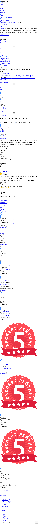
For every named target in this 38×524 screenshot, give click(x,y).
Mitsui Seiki (9, 22)
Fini (13, 59)
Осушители (13, 78)
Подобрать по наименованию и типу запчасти (6, 36)
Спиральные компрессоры (3, 65)
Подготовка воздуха (4, 503)
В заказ (1, 128)
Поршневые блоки (33, 37)
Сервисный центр (12, 44)
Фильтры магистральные (26, 78)
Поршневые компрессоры (3, 24)
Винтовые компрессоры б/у (5, 500)
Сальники (29, 37)
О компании (1, 4)
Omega (4, 34)
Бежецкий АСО (9, 23)
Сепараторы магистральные (19, 78)
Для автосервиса (2, 28)
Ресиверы (1, 43)
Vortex (4, 22)
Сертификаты (2, 2)
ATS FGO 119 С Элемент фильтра (4, 311)
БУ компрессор (8, 44)
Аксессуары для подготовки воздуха (5, 40)
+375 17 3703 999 (2, 493)
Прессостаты (2, 76)
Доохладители (2, 78)
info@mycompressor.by (3, 495)
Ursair (17, 59)
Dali (5, 22)
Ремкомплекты (9, 76)
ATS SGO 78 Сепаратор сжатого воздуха (5, 265)
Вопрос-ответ (2, 3)
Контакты (1, 13)
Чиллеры (11, 78)
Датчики (14, 37)
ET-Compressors (15, 22)
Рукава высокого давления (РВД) (16, 76)
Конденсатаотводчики (7, 78)
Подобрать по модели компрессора (4, 35)
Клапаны (17, 37)
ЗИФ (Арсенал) (13, 23)
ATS (5, 34)
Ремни (11, 76)
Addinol (1, 80)
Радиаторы (5, 76)
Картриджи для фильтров (32, 78)
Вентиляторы (7, 37)
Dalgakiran (1, 22)
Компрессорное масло (3, 41)
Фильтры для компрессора (3, 42)
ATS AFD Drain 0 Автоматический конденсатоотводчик (7, 219)
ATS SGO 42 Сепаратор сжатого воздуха (5, 364)
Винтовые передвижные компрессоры (5, 61)
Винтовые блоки (11, 37)
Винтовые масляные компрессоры (4, 20)
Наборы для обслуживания (3, 38)
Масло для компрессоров (25, 37)
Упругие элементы (23, 76)
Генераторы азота (4, 504)
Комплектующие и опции (5, 506)
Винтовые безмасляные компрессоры (5, 21)
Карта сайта (1, 508)
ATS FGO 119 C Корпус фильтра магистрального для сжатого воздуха (9, 470)
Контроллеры (20, 37)
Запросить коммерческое (3, 132)
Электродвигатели (35, 76)
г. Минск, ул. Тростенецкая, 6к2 (4, 490)
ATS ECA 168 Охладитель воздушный (5, 233)
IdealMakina (1, 34)
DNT (7, 82)
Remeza (12, 22)
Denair (7, 22)
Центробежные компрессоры (4, 25)
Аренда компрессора (3, 44)
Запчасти (3, 505)
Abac (1, 63)
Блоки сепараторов (2, 37)
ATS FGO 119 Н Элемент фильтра (4, 280)
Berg (1, 59)
